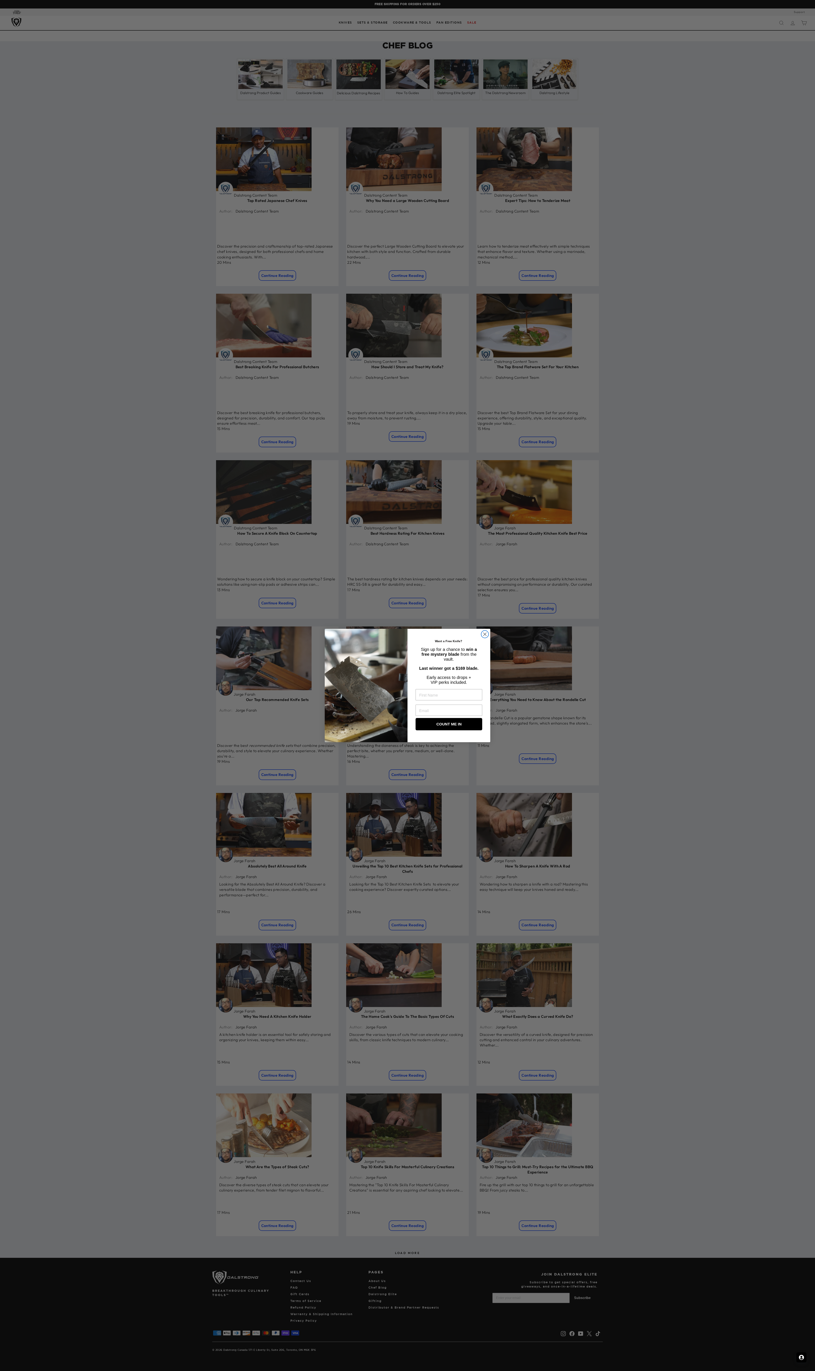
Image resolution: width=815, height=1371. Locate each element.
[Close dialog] (485, 634)
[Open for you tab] (801, 1357)
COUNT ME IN (449, 724)
